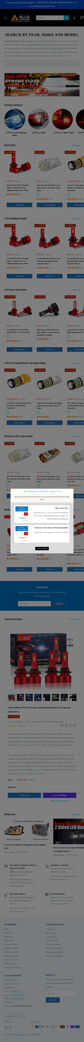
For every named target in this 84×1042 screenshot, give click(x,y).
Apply (26, 514)
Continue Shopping (42, 548)
